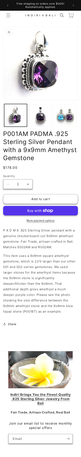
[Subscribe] (67, 439)
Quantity (9, 176)
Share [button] (12, 324)
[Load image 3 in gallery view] (65, 115)
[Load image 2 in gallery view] (40, 115)
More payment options (41, 220)
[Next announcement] (73, 5)
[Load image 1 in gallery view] (15, 115)
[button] (8, 15)
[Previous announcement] (7, 5)
